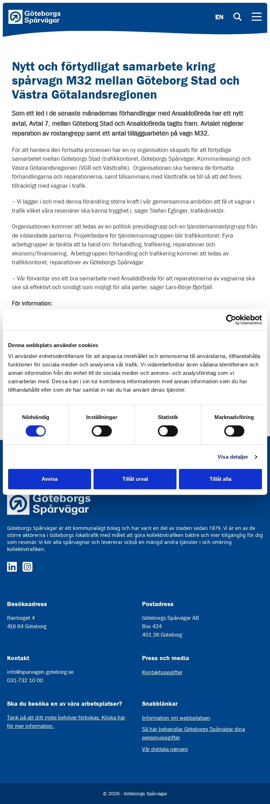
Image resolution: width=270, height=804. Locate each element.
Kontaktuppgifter (162, 672)
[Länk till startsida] (34, 17)
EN (219, 17)
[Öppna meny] (257, 17)
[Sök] (237, 17)
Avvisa (49, 479)
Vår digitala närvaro (165, 749)
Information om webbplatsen (176, 718)
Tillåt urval (135, 479)
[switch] (102, 431)
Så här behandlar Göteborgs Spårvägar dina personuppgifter (193, 733)
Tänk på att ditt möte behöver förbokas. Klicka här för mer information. (66, 722)
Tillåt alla (220, 479)
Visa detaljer (233, 457)
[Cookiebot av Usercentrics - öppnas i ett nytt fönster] (231, 319)
